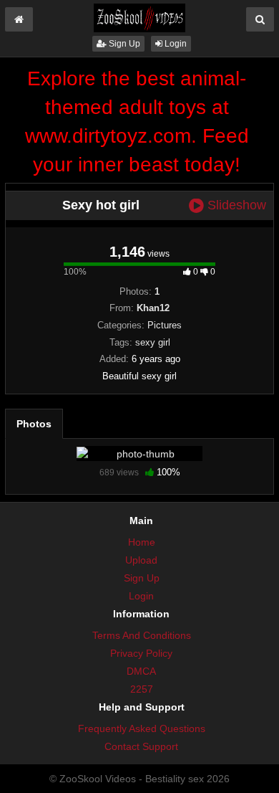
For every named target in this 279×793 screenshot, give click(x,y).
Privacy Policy (141, 653)
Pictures (164, 325)
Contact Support (141, 746)
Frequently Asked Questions (141, 728)
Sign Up (123, 44)
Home (141, 542)
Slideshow (235, 205)
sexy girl (152, 342)
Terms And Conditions (141, 635)
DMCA (141, 671)
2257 (141, 689)
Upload (141, 560)
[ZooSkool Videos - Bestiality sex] (139, 17)
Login (174, 44)
